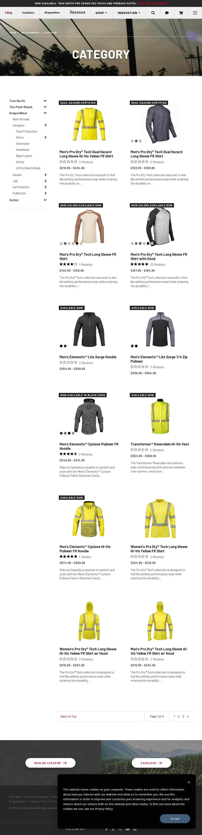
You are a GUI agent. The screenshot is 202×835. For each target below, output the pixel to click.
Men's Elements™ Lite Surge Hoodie (88, 357)
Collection (19, 193)
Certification (21, 187)
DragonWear (30, 32)
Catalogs (148, 763)
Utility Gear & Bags (28, 168)
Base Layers (24, 155)
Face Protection (26, 131)
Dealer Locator (47, 763)
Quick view (89, 192)
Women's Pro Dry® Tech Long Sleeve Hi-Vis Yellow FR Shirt (159, 548)
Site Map (15, 796)
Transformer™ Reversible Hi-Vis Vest (160, 444)
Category (18, 125)
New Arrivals (21, 119)
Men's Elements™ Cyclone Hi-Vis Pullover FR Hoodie (85, 548)
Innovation (127, 13)
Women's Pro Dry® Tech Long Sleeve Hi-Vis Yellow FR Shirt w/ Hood (88, 651)
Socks (20, 162)
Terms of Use (38, 801)
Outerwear (23, 143)
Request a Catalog (35, 796)
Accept (175, 818)
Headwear (22, 149)
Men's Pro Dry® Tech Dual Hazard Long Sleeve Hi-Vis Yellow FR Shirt (86, 154)
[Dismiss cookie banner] (188, 782)
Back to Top (69, 716)
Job (15, 181)
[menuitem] (28, 13)
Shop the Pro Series (152, 3)
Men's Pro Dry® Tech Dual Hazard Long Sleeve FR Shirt (156, 154)
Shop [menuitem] (99, 13)
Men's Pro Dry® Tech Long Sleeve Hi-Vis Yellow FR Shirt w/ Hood (159, 651)
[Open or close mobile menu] (195, 13)
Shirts (20, 137)
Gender (17, 175)
